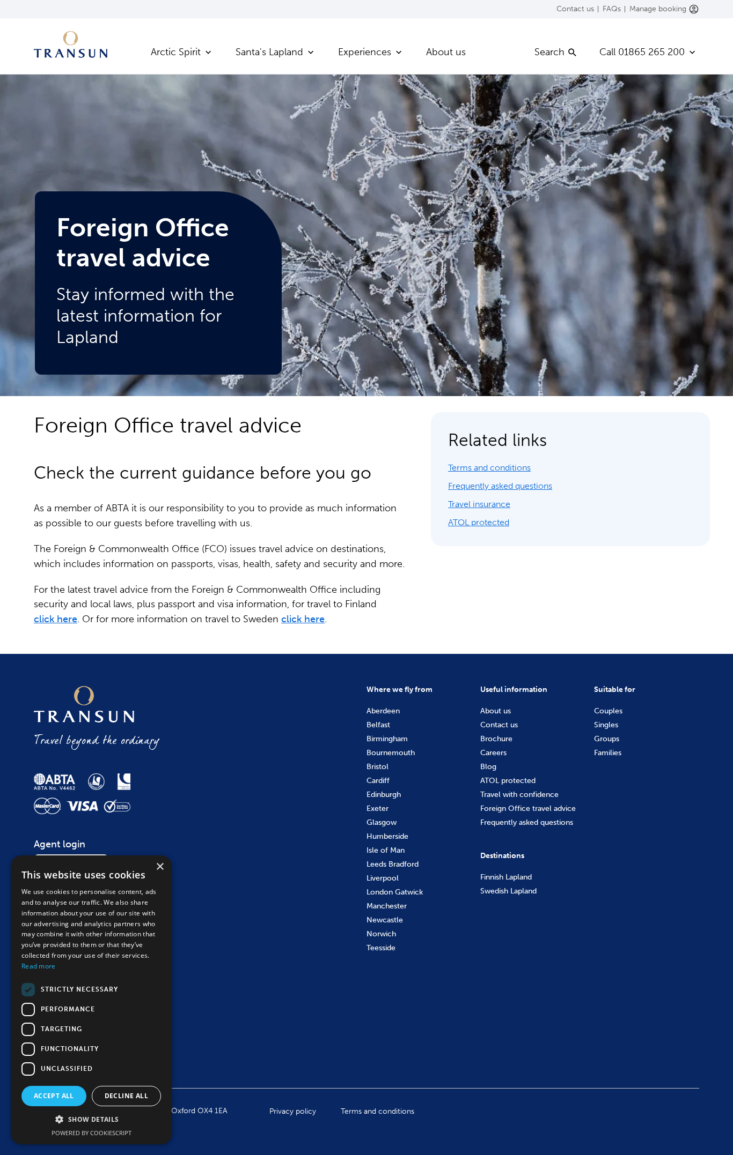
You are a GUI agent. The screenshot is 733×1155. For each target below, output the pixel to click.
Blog (488, 766)
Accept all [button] (54, 1095)
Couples (608, 711)
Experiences (364, 52)
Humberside (387, 836)
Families (607, 752)
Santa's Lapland (269, 52)
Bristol (377, 766)
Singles (606, 724)
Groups (606, 738)
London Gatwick (394, 892)
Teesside (380, 947)
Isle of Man (385, 850)
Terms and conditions (489, 468)
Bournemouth (390, 752)
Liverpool (382, 878)
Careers (493, 752)
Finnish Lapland (506, 877)
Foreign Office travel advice (528, 808)
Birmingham (387, 738)
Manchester (386, 906)
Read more (38, 966)
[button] (91, 1119)
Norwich (381, 933)
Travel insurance (479, 504)
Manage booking (657, 9)
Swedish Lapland (508, 891)
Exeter (377, 808)
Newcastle (384, 920)
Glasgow (381, 822)
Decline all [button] (126, 1095)
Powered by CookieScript (91, 1133)
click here (55, 619)
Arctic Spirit (176, 52)
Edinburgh (383, 794)
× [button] (160, 867)
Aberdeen (383, 711)
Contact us (575, 9)
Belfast (378, 724)
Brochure (496, 738)
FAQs (612, 9)
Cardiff (378, 780)
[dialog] (91, 999)
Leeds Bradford (392, 864)
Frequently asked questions (500, 486)
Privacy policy (292, 1111)
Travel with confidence (519, 794)
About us (446, 52)
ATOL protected (478, 522)
